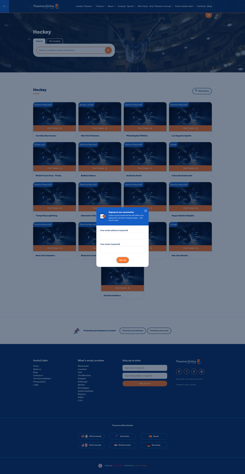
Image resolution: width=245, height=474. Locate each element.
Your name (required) (110, 244)
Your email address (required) (114, 230)
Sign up (122, 260)
